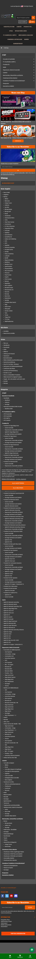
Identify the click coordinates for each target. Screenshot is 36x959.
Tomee (6, 315)
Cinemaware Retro (9, 218)
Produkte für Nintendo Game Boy (12, 508)
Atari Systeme (8, 652)
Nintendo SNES (9, 671)
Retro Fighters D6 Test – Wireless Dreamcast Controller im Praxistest (17, 137)
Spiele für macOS (8, 617)
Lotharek (7, 256)
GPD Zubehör (7, 420)
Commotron (8, 224)
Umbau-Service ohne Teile (10, 757)
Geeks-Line (7, 825)
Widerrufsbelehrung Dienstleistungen (13, 360)
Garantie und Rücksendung (10, 370)
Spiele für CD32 (9, 573)
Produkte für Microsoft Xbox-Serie (12, 544)
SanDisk (7, 300)
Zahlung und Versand (9, 353)
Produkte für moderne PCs (10, 592)
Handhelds (6, 398)
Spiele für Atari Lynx (10, 561)
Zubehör (4, 760)
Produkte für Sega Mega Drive (11, 425)
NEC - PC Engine (9, 664)
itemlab (7, 251)
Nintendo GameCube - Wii (11, 702)
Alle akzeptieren (18, 483)
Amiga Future (8, 203)
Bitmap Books (8, 209)
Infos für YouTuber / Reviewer (11, 364)
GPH (6, 243)
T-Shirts (5, 840)
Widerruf (5, 351)
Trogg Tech (7, 317)
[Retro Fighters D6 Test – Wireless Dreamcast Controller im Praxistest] (18, 131)
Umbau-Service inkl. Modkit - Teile (12, 724)
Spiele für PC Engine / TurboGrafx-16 (14, 584)
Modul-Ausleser (8, 794)
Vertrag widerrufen (18, 933)
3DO (6, 690)
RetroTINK (7, 811)
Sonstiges (7, 683)
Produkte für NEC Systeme (10, 578)
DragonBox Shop (8, 183)
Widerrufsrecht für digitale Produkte (12, 377)
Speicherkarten (7, 801)
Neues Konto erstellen (9, 333)
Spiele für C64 (8, 575)
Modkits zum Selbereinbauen (11, 688)
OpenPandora (8, 266)
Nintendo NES (8, 669)
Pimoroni (7, 273)
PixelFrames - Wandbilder (10, 829)
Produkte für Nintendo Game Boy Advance (14, 525)
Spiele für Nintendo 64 (9, 627)
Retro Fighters (8, 285)
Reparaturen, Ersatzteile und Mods (14, 430)
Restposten (5, 873)
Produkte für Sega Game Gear (11, 455)
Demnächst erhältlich (8, 875)
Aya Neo (7, 207)
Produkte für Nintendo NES (10, 461)
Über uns (5, 343)
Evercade (7, 230)
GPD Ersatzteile (8, 414)
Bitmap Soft (8, 211)
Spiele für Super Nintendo (10, 625)
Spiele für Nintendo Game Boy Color (14, 518)
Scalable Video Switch (10, 302)
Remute (7, 281)
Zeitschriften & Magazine (10, 842)
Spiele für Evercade (10, 590)
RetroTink (7, 296)
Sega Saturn (8, 711)
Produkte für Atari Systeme (10, 550)
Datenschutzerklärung (9, 362)
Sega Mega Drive (9, 679)
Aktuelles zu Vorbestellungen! (8, 887)
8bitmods (7, 201)
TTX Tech (7, 319)
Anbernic (7, 205)
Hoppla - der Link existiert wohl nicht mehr (14, 379)
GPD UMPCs (7, 418)
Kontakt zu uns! (7, 372)
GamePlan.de (8, 237)
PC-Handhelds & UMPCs (8, 411)
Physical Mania (9, 268)
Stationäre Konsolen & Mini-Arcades (13, 406)
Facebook (2, 896)
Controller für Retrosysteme (12, 771)
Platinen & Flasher (8, 867)
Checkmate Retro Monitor (10, 860)
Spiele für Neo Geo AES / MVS (11, 640)
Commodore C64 (9, 656)
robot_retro (6, 721)
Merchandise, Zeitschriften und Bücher (12, 819)
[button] (27, 6)
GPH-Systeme (8, 662)
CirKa (6, 220)
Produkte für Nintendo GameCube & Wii (14, 493)
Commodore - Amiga (10, 654)
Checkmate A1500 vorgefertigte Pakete (14, 852)
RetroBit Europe (9, 287)
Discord (15, 896)
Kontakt (5, 381)
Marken (5, 196)
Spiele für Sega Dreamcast (11, 453)
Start (4, 393)
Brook (6, 213)
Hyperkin (7, 245)
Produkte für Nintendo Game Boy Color (14, 516)
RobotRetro (8, 298)
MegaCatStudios (9, 260)
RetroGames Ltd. (9, 289)
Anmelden (6, 331)
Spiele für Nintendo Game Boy (12, 510)
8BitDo (6, 199)
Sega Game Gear (9, 675)
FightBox (7, 232)
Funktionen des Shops (9, 368)
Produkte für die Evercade (10, 588)
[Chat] (31, 949)
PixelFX (7, 277)
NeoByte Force (8, 264)
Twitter (7, 896)
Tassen (5, 838)
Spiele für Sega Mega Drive (11, 432)
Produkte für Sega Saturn (10, 436)
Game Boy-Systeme (10, 658)
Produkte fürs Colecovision (10, 586)
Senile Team (8, 306)
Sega (6, 304)
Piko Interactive (9, 270)
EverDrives (7, 788)
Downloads (6, 347)
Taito (6, 313)
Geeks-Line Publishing (10, 239)
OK (18, 170)
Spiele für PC (8, 595)
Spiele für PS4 (8, 540)
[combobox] (25, 18)
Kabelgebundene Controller (12, 777)
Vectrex (7, 685)
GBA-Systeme (8, 698)
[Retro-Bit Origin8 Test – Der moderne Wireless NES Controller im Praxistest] (18, 115)
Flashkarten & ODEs (9, 782)
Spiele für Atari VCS (10, 559)
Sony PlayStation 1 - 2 (10, 715)
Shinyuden (7, 308)
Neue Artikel (6, 192)
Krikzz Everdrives (9, 254)
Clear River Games (9, 222)
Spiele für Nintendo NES (10, 623)
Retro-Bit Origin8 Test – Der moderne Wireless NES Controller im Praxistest (16, 122)
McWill (6, 258)
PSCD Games (8, 279)
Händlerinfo (6, 345)
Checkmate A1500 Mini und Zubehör (13, 856)
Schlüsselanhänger (8, 834)
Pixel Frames (8, 275)
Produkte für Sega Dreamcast (11, 444)
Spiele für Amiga (9, 571)
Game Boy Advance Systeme (12, 755)
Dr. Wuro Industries (10, 226)
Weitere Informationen (8, 479)
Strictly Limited (8, 311)
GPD (6, 241)
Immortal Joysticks (10, 247)
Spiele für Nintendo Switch (11, 506)
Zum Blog (18, 141)
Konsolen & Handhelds (8, 396)
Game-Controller (9, 428)
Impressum (6, 356)
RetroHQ (7, 292)
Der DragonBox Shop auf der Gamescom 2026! (11, 107)
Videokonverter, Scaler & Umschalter (13, 807)
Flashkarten (8, 786)
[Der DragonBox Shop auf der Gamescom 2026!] (18, 100)
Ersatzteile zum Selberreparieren (12, 650)
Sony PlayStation (9, 681)
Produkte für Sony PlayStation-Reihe (13, 531)
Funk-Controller (9, 775)
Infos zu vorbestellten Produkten (11, 375)
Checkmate (8, 215)
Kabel (5, 792)
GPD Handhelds (8, 416)
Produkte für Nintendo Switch (11, 499)
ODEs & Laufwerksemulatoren (12, 784)
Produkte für (5, 423)
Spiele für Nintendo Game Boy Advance (15, 527)
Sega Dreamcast (9, 705)
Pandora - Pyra (9, 673)
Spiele (4, 600)
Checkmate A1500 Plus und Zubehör (13, 854)
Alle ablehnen (18, 488)
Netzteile (6, 797)
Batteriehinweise (7, 358)
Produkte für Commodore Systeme (12, 563)
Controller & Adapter (9, 763)
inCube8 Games (9, 249)
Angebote (5, 194)
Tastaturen (6, 803)
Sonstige (7, 404)
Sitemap (5, 383)
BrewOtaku (8, 846)
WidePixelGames (9, 321)
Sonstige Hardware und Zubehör (13, 434)
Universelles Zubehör (9, 858)
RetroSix (7, 294)
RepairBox (7, 283)
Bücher (5, 821)
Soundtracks (7, 836)
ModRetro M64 (9, 408)
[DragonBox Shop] (8, 16)
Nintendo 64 (8, 666)
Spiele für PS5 (8, 542)
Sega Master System (10, 677)
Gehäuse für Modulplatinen (11, 865)
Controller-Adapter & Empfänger (13, 769)
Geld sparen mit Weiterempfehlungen (13, 366)
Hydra (6, 809)
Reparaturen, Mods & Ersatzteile (10, 647)
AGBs (4, 349)
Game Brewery (8, 234)
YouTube (11, 896)
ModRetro (7, 262)
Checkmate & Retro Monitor (9, 849)
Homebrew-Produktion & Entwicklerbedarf (13, 863)
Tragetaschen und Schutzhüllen (12, 805)
